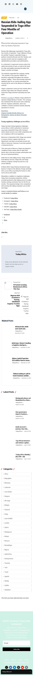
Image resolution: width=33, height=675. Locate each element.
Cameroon (7, 487)
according (10, 98)
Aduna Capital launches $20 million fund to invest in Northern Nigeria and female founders (21, 359)
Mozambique (8, 545)
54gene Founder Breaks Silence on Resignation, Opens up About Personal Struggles (14, 115)
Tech (4, 17)
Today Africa (8, 38)
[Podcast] (26, 667)
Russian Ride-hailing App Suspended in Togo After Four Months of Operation (16, 27)
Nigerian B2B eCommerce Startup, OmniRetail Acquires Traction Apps (13, 300)
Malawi (6, 536)
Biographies (7, 478)
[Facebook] (10, 667)
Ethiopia (6, 505)
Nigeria (6, 550)
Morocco (7, 541)
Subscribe (16, 649)
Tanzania (7, 563)
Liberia (6, 527)
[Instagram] (18, 667)
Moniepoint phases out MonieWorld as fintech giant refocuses (23, 399)
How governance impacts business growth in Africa (21, 413)
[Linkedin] (14, 667)
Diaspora (7, 496)
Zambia (6, 585)
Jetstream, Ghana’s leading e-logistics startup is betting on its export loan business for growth (21, 344)
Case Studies (8, 492)
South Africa (8, 554)
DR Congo (7, 501)
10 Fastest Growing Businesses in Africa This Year (20, 287)
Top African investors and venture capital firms (23, 442)
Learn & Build (8, 518)
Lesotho (6, 523)
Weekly (6, 581)
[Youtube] (22, 667)
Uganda (6, 576)
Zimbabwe (7, 590)
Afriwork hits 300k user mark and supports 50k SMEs (21, 328)
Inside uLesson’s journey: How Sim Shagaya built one (21, 428)
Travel (6, 572)
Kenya (6, 514)
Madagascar (8, 532)
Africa (6, 474)
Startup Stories (8, 558)
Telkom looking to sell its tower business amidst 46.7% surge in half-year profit (21, 375)
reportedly (4, 130)
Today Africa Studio (16, 209)
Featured (7, 509)
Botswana (7, 483)
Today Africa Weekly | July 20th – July (23, 455)
